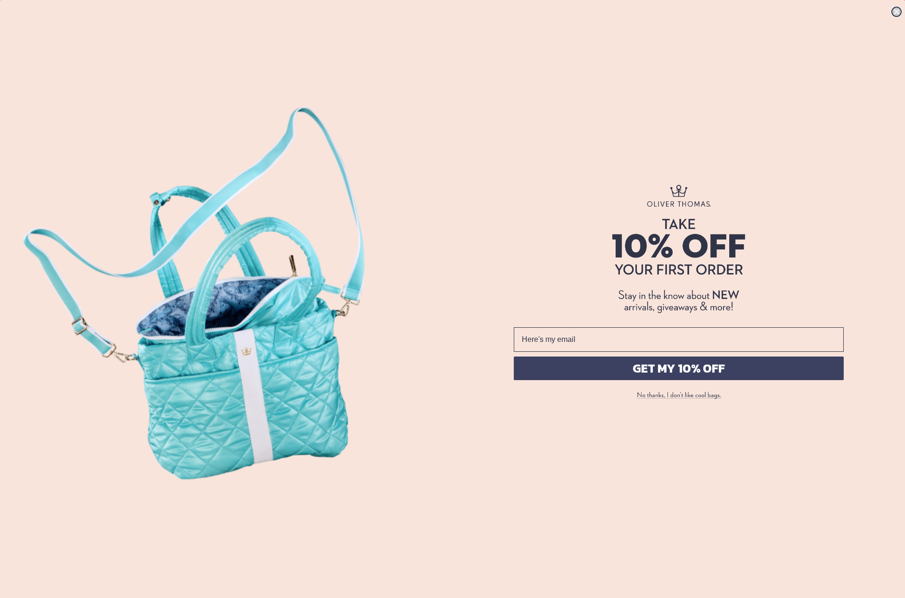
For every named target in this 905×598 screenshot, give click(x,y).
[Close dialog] (896, 12)
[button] (678, 395)
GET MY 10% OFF (679, 368)
